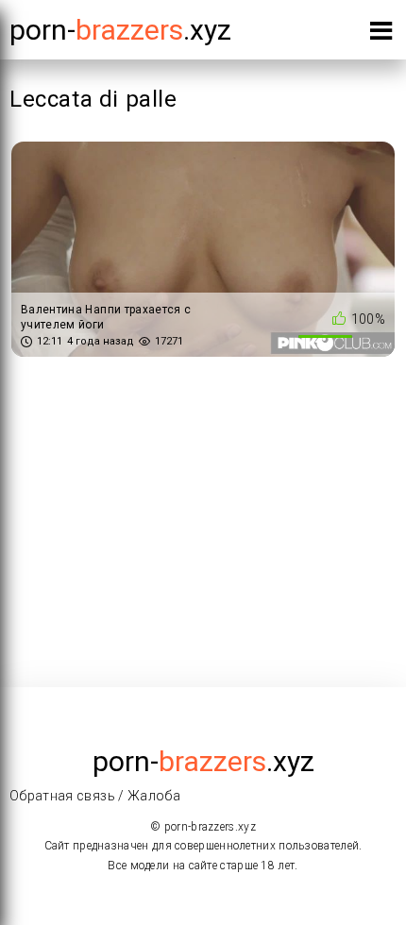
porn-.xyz (120, 29)
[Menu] (381, 34)
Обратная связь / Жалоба (94, 795)
